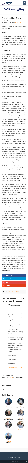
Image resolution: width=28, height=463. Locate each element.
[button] (24, 3)
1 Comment (18, 22)
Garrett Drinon (20, 429)
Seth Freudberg (8, 418)
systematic (16, 291)
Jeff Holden (21, 418)
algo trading (10, 291)
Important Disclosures (14, 457)
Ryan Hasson (8, 441)
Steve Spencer (20, 406)
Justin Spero (8, 429)
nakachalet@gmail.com (15, 367)
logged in (10, 377)
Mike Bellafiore (8, 406)
